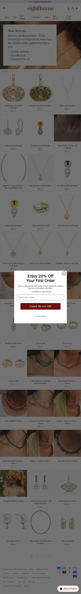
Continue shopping (40, 316)
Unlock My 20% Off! (40, 306)
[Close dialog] (64, 274)
